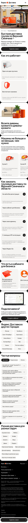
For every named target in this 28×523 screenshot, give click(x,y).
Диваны (5, 436)
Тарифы (3, 510)
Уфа (20, 341)
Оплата (23, 360)
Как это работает (6, 7)
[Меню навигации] (25, 2)
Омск (19, 349)
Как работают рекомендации (8, 516)
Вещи (14, 439)
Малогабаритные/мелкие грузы (10, 454)
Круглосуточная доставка (8, 457)
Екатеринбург (7, 341)
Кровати (5, 439)
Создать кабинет (13, 318)
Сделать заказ (14, 49)
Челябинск (19, 331)
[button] (14, 365)
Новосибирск (7, 338)
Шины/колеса (16, 450)
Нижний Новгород (7, 349)
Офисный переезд (20, 447)
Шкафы (14, 436)
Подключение (14, 360)
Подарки (14, 443)
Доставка (3, 30)
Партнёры (3, 512)
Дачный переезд (6, 450)
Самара (20, 338)
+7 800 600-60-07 (12, 45)
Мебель (15, 432)
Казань (7, 345)
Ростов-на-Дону (19, 345)
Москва (7, 331)
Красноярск (19, 334)
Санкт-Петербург (7, 334)
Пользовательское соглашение (8, 514)
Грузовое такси (6, 432)
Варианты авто (17, 7)
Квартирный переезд (7, 447)
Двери (5, 443)
